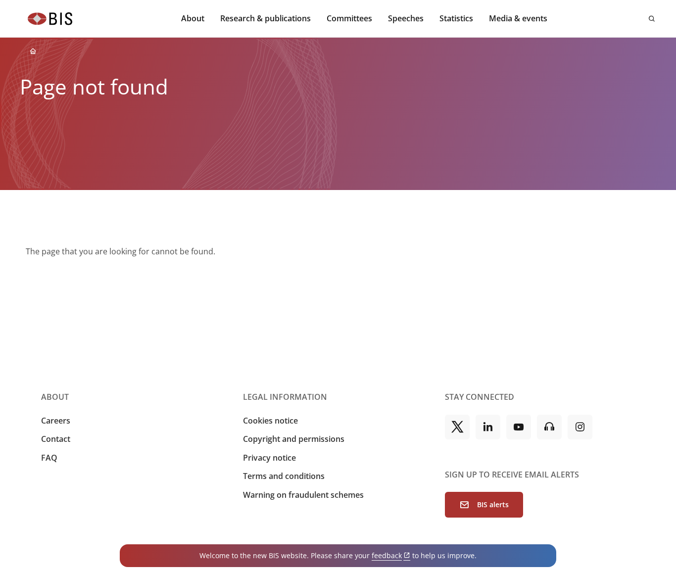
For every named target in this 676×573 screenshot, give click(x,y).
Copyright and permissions (293, 438)
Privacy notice (269, 457)
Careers (55, 420)
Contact (55, 438)
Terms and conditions (284, 476)
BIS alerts (493, 504)
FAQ (49, 457)
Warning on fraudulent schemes (303, 494)
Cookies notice (270, 420)
